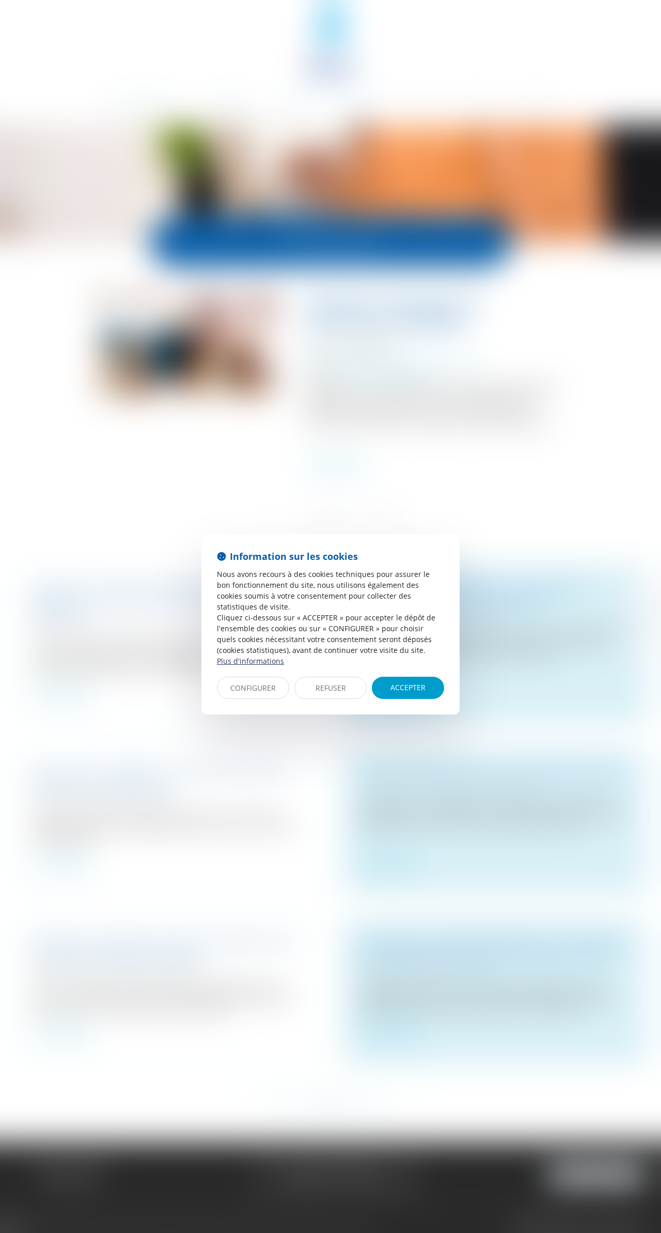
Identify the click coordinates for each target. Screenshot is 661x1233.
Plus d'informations (250, 661)
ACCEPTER (408, 687)
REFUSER (331, 688)
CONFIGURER (253, 688)
